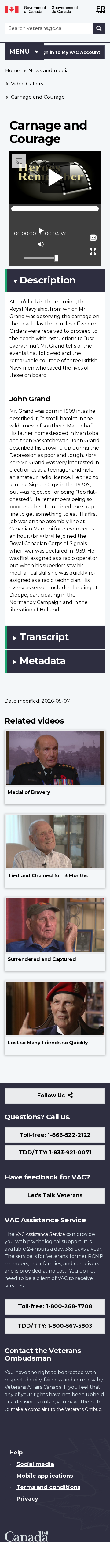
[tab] (55, 280)
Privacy (27, 1498)
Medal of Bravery (29, 792)
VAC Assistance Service (40, 1234)
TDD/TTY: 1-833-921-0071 (55, 1152)
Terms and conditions (48, 1487)
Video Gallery (27, 84)
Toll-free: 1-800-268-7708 (55, 1306)
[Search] (99, 28)
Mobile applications (44, 1475)
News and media (48, 71)
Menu (20, 51)
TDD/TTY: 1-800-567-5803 (55, 1326)
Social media (35, 1464)
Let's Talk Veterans (55, 1195)
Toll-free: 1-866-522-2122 (55, 1135)
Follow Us (64, 1098)
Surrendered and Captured (42, 959)
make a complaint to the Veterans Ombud (56, 1409)
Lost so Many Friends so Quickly (48, 1043)
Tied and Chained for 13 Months (47, 876)
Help (16, 1452)
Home (12, 71)
